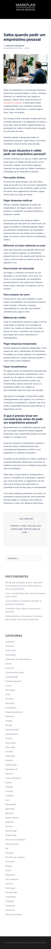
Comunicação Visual (14, 672)
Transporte (10, 905)
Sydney (43, 942)
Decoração (10, 690)
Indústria (9, 773)
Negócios (9, 822)
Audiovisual (10, 650)
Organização (11, 835)
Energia (8, 721)
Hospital (9, 760)
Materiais (9, 813)
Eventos (9, 738)
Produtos (9, 853)
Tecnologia (10, 888)
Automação (10, 655)
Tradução (9, 901)
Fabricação (10, 747)
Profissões (10, 861)
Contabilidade (11, 677)
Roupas (8, 866)
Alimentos (9, 646)
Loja (7, 800)
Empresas (9, 716)
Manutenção (10, 804)
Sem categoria (11, 879)
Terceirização (11, 892)
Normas (8, 826)
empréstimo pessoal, (13, 103)
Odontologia (10, 831)
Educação (9, 703)
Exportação (10, 743)
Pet (6, 848)
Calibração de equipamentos (18, 659)
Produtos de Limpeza (15, 857)
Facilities (9, 751)
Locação (9, 791)
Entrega (8, 725)
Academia (9, 641)
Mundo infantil (11, 817)
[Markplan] (25, 6)
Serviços (9, 883)
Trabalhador (10, 897)
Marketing (9, 809)
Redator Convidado (15, 46)
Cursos (8, 685)
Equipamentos (11, 734)
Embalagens (10, 707)
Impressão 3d (11, 769)
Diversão (9, 699)
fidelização (10, 756)
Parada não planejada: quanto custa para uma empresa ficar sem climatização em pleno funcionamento (23, 585)
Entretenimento (12, 729)
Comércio (9, 668)
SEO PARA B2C (26, 519)
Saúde (8, 870)
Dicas (27, 48)
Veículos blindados (13, 914)
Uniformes (10, 910)
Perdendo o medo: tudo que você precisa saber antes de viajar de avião (25, 528)
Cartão (8, 663)
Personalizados (12, 844)
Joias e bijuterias (13, 778)
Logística (9, 795)
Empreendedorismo (14, 712)
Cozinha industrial (13, 681)
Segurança (10, 875)
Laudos (8, 782)
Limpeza (9, 787)
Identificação (11, 765)
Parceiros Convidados (15, 839)
